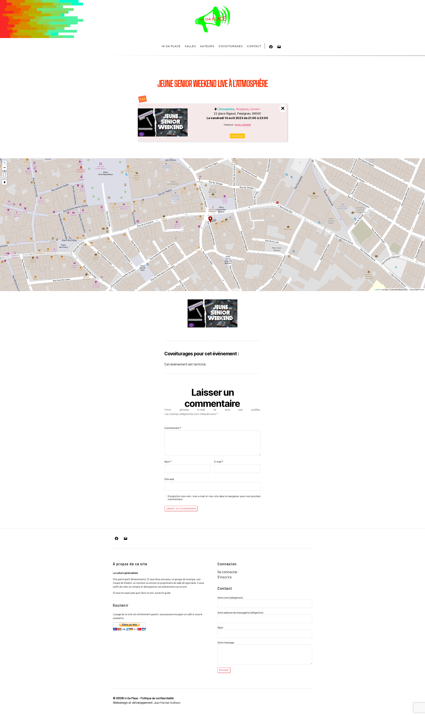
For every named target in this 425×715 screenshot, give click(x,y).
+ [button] (4, 163)
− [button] (4, 168)
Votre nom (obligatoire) (230, 597)
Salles (190, 46)
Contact (254, 46)
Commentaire (172, 427)
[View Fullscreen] (4, 175)
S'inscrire (224, 577)
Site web (169, 479)
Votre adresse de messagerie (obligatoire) (240, 612)
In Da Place (171, 46)
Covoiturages (231, 46)
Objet (220, 627)
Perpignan (242, 109)
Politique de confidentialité (156, 698)
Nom (167, 461)
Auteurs (207, 46)
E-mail (218, 461)
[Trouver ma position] (4, 182)
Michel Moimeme (243, 125)
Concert (255, 109)
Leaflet (377, 289)
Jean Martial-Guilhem (167, 702)
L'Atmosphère (225, 109)
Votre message (225, 642)
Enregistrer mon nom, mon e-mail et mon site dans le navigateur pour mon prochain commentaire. (214, 498)
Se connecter (227, 572)
